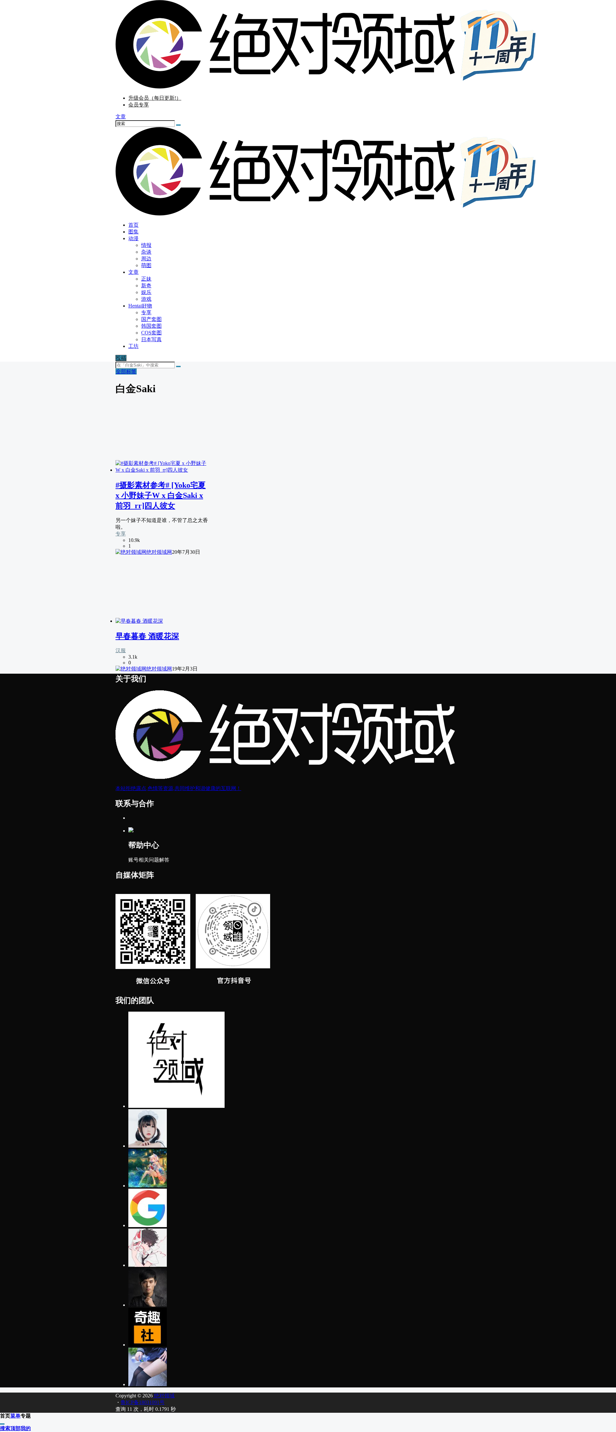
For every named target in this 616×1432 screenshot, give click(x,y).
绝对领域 (164, 1395)
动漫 (133, 238)
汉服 (121, 650)
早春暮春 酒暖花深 (147, 636)
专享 (121, 533)
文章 (133, 272)
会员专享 (138, 104)
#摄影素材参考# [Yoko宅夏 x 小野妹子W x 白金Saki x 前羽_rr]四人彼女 (161, 495)
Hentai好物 (140, 305)
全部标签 (126, 371)
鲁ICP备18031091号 (143, 1402)
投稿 (121, 358)
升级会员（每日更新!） (154, 98)
